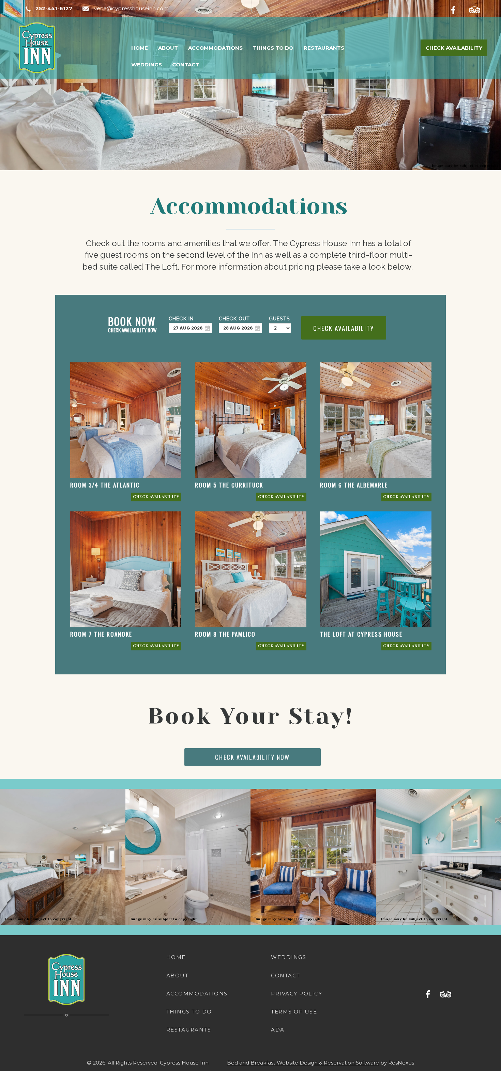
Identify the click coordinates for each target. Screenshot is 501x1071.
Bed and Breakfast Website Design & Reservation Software (303, 1062)
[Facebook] (459, 9)
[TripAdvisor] (478, 9)
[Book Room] (156, 497)
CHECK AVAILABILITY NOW (252, 757)
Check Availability (454, 48)
